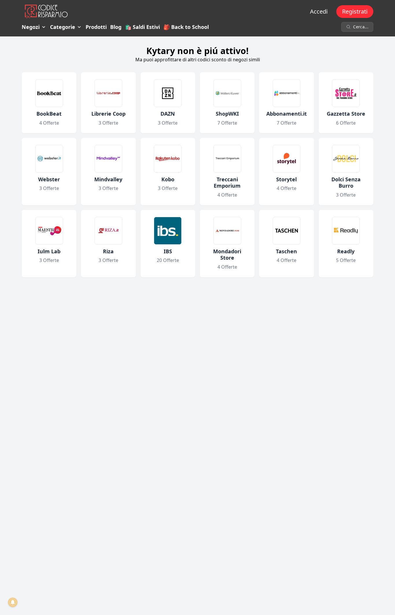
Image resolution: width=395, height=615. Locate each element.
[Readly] (346, 231)
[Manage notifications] (12, 602)
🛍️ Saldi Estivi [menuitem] (142, 26)
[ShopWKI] (227, 93)
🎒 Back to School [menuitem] (186, 26)
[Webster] (49, 159)
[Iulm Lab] (49, 231)
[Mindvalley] (108, 159)
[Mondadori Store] (227, 231)
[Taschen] (286, 231)
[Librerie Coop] (108, 93)
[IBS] (168, 231)
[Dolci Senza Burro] (346, 159)
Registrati (355, 11)
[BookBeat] (49, 93)
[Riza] (108, 231)
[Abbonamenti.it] (286, 93)
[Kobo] (168, 159)
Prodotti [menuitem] (96, 26)
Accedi (319, 11)
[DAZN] (168, 93)
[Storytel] (286, 159)
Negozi (31, 26)
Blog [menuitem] (115, 26)
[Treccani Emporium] (227, 159)
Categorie (62, 26)
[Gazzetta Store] (346, 93)
